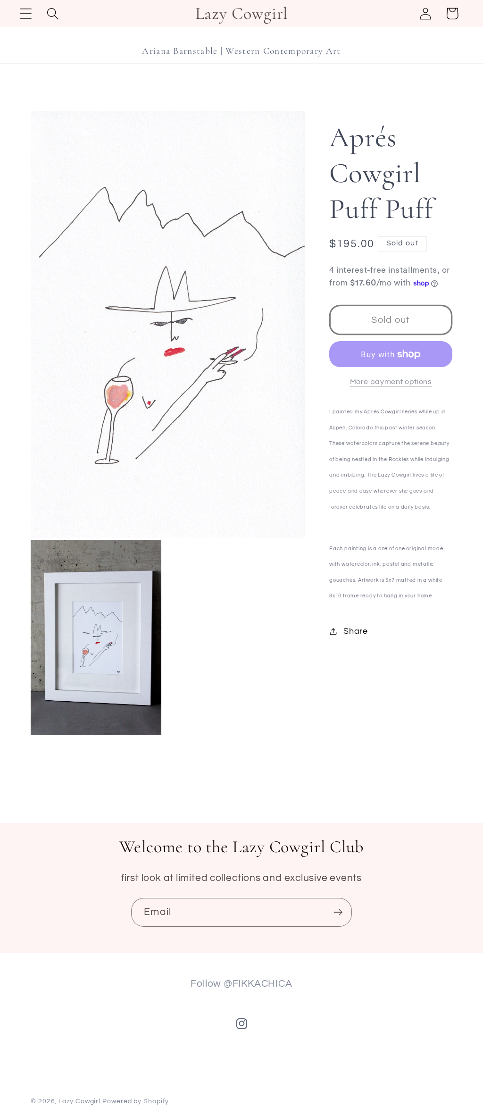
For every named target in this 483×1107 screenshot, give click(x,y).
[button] (25, 13)
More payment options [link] (391, 382)
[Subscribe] (338, 912)
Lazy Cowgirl (79, 1101)
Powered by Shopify (135, 1101)
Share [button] (355, 631)
